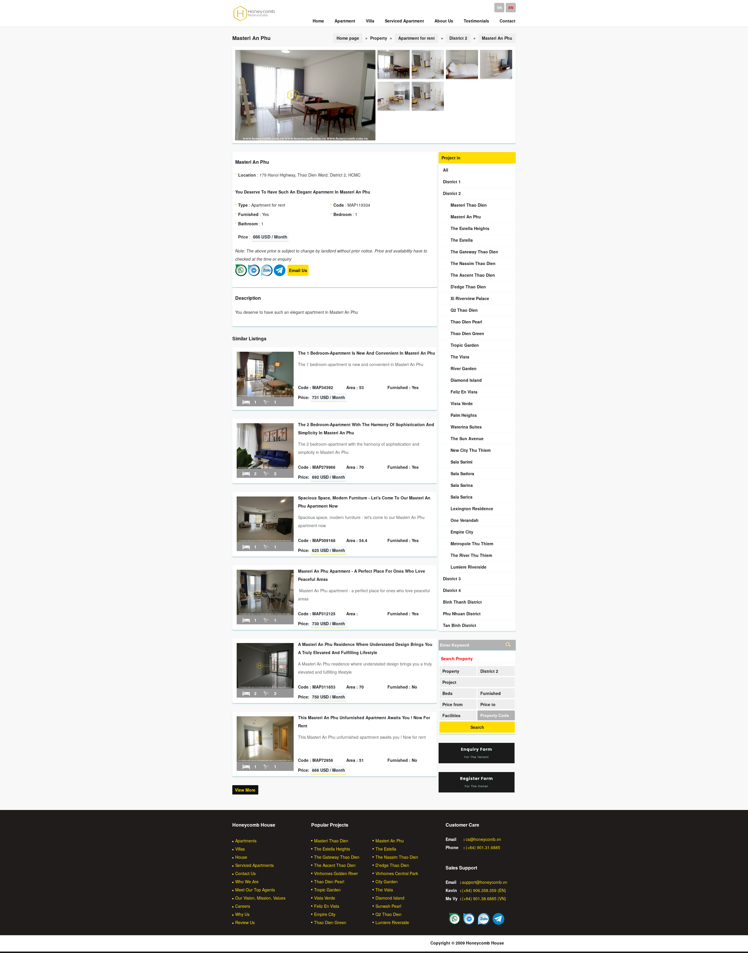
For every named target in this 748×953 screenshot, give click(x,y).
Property (450, 671)
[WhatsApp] (241, 274)
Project (449, 682)
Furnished (490, 693)
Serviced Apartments (254, 865)
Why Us (242, 914)
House (241, 857)
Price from (452, 704)
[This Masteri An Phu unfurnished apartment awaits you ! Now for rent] (265, 760)
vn (499, 7)
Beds (447, 693)
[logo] (254, 21)
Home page (348, 38)
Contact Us (245, 873)
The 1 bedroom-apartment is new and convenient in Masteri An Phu (366, 353)
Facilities (451, 715)
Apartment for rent (416, 38)
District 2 (458, 38)
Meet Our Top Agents (255, 890)
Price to (488, 704)
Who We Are (247, 881)
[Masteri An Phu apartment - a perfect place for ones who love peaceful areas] (265, 613)
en (510, 7)
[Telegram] (279, 274)
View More (245, 790)
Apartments (246, 841)
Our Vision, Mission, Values (260, 898)
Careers (242, 906)
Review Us (245, 922)
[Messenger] (254, 274)
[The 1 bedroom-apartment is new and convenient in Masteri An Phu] (265, 395)
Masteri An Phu (497, 38)
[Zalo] (267, 274)
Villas (240, 849)
